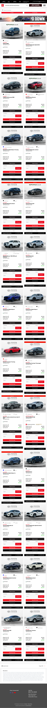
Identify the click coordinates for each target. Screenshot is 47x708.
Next (46, 19)
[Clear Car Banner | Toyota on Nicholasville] (23, 19)
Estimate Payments (12, 68)
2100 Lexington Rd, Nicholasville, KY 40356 (40, 1)
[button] (22, 31)
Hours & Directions (35, 5)
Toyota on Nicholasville (30, 74)
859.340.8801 (26, 1)
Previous (1, 19)
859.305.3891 (19, 72)
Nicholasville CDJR (6, 72)
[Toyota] (2, 5)
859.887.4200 (41, 74)
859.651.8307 (15, 1)
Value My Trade (12, 65)
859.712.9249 (4, 1)
